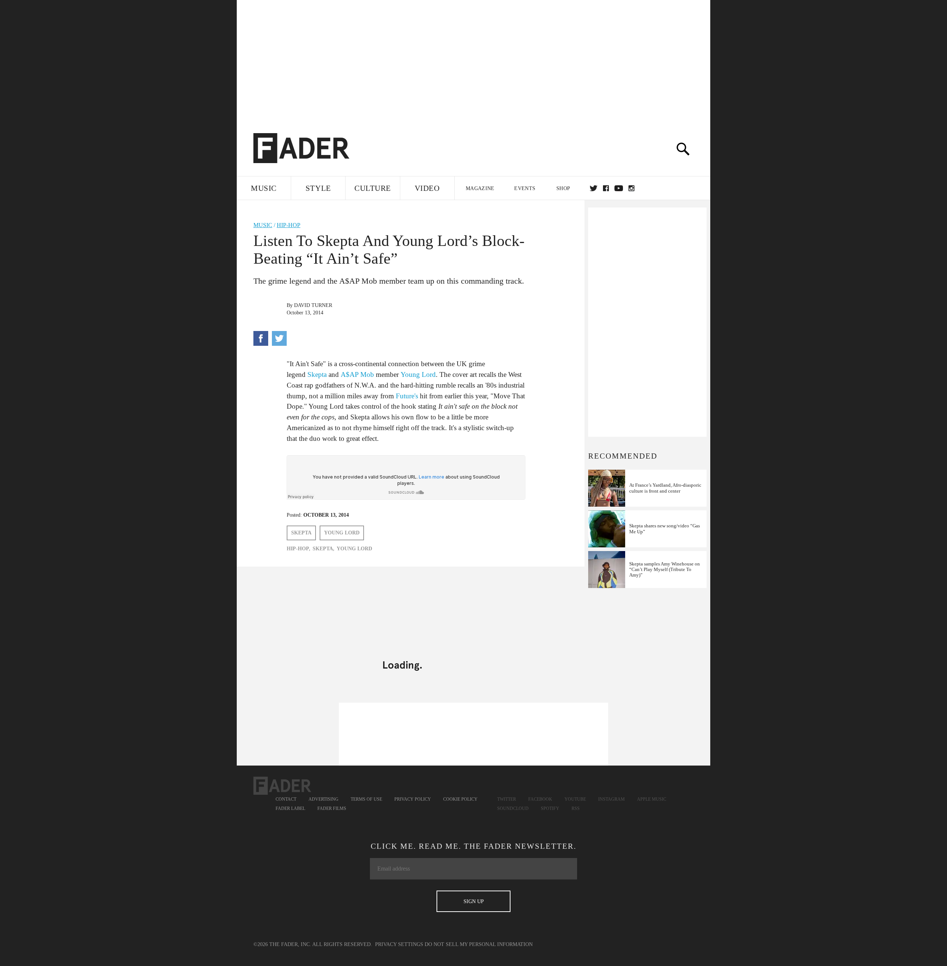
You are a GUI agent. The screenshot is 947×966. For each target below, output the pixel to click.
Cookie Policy (460, 799)
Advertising (323, 799)
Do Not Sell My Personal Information (479, 944)
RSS (576, 808)
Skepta (317, 374)
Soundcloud (513, 808)
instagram (631, 188)
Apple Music (651, 799)
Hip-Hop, (298, 548)
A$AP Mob (357, 374)
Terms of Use (366, 799)
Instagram (611, 799)
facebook (606, 188)
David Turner (313, 305)
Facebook (540, 799)
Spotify (550, 808)
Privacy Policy (412, 799)
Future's (407, 396)
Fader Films (331, 808)
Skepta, (323, 548)
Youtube (575, 799)
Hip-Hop (288, 225)
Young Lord (418, 374)
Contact (286, 799)
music (262, 225)
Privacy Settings (399, 944)
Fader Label (290, 808)
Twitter (593, 188)
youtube (618, 188)
